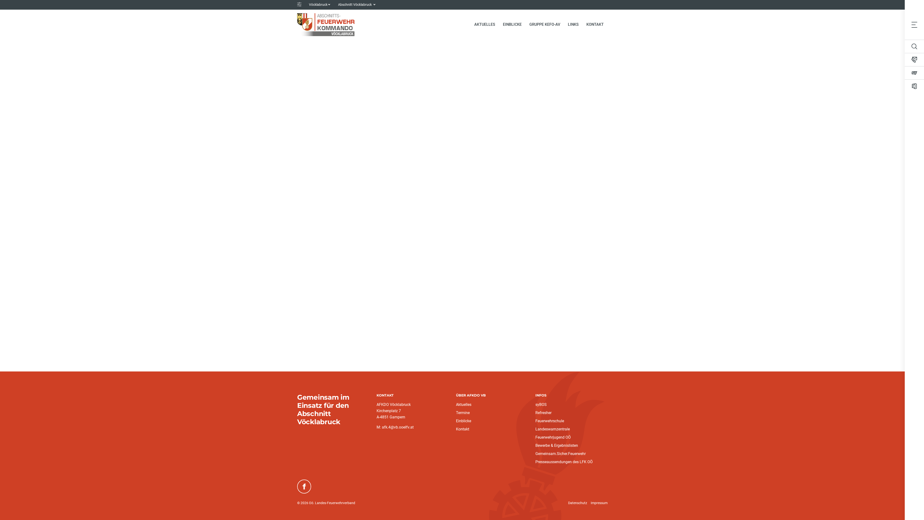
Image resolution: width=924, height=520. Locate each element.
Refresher (543, 412)
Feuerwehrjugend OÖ (553, 437)
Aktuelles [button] (484, 24)
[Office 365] (914, 86)
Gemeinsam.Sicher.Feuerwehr (560, 453)
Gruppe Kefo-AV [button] (544, 24)
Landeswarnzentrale (552, 429)
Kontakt (595, 24)
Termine (463, 412)
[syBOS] (914, 72)
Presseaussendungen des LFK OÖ (564, 462)
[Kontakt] (914, 59)
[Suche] (914, 46)
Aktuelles (463, 404)
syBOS (541, 404)
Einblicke (463, 421)
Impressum (599, 503)
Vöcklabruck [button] (318, 4)
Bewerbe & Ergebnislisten (556, 445)
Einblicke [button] (512, 24)
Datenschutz (577, 503)
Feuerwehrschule (549, 421)
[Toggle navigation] (914, 24)
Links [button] (573, 24)
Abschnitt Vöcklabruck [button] (355, 4)
